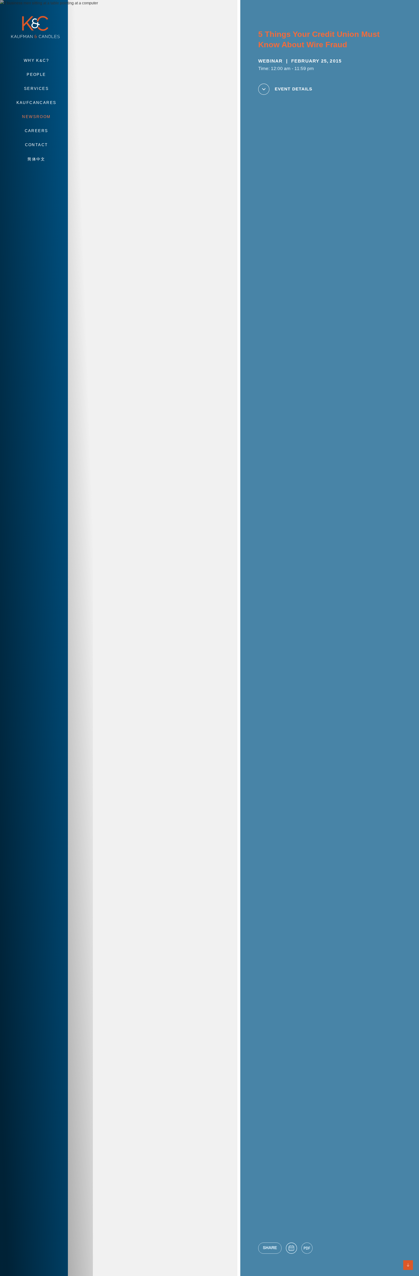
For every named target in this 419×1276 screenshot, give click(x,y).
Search (36, 174)
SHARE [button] (270, 1247)
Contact (36, 145)
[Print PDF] (307, 1248)
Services (36, 89)
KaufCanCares (36, 103)
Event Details (293, 89)
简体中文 (36, 159)
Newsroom (36, 117)
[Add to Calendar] (291, 1248)
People (36, 74)
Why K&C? (36, 60)
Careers (36, 131)
